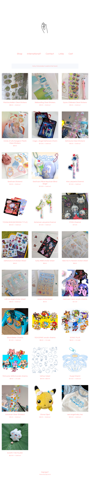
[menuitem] (19, 54)
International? (34, 54)
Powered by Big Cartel (45, 474)
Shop (19, 54)
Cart (71, 53)
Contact (50, 54)
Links (61, 54)
